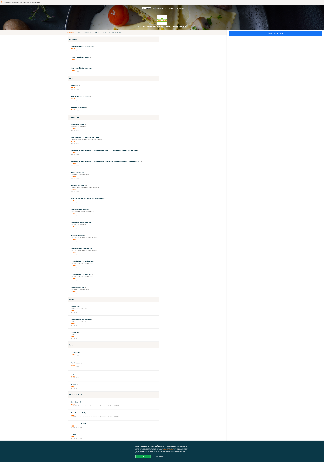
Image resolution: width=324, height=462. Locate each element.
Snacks (97, 32)
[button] (158, 32)
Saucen (104, 32)
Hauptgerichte (88, 32)
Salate (78, 32)
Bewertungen (158, 8)
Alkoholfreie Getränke (115, 32)
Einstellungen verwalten (167, 449)
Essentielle (159, 456)
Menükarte (147, 8)
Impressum (180, 8)
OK (143, 456)
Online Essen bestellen (275, 33)
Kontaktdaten (169, 8)
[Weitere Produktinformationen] (93, 46)
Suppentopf (70, 32)
